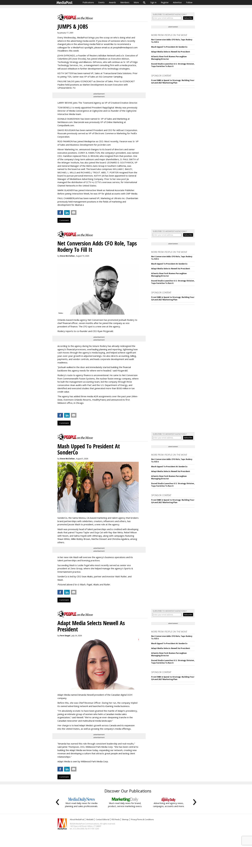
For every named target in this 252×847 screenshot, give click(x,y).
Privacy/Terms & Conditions (142, 819)
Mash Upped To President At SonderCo (169, 47)
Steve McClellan (67, 256)
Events (101, 2)
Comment (64, 220)
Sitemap (125, 819)
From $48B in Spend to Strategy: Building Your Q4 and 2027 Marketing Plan (172, 81)
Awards (112, 2)
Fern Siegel (65, 635)
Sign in (153, 2)
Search (144, 2)
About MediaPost (77, 819)
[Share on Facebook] (60, 212)
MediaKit (89, 819)
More (136, 2)
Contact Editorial (102, 819)
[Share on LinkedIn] (67, 212)
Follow (189, 2)
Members (124, 2)
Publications (88, 2)
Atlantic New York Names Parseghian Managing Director (169, 57)
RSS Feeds (116, 819)
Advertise (177, 2)
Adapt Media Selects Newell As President (170, 51)
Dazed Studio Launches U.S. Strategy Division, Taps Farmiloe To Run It (172, 65)
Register (165, 2)
